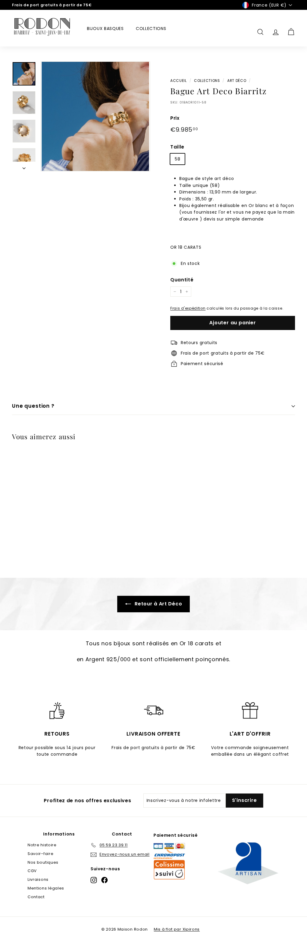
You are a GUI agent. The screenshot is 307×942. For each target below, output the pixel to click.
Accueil (178, 80)
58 (177, 159)
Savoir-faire (40, 853)
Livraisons (38, 879)
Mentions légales (46, 888)
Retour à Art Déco (157, 603)
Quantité (182, 280)
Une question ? (33, 406)
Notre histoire (42, 845)
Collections (151, 29)
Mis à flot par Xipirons (177, 929)
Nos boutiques (43, 862)
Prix (175, 118)
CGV (32, 871)
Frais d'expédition (188, 308)
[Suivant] (24, 166)
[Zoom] (95, 116)
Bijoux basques (105, 29)
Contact (36, 897)
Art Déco (236, 80)
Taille (177, 147)
